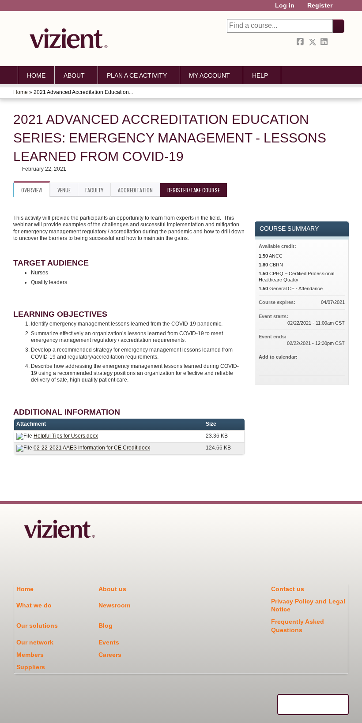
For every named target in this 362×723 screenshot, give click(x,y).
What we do (34, 605)
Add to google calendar (303, 364)
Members (30, 654)
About (74, 75)
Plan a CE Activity (137, 75)
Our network (34, 642)
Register (319, 5)
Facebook (301, 42)
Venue (64, 190)
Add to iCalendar (326, 364)
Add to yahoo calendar (314, 364)
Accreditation (135, 190)
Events (108, 642)
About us (112, 588)
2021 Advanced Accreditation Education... (83, 92)
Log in (284, 5)
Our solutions (37, 625)
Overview (31, 190)
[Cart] (341, 8)
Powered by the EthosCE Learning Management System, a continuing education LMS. (313, 704)
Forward (336, 42)
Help (260, 75)
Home (36, 75)
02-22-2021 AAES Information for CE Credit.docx (92, 448)
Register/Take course (193, 190)
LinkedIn (325, 42)
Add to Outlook (337, 364)
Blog (105, 625)
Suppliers (30, 667)
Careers (109, 654)
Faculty (94, 190)
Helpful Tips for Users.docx (66, 436)
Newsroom (114, 605)
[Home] (66, 38)
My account (209, 75)
